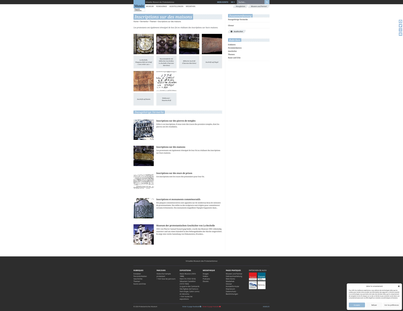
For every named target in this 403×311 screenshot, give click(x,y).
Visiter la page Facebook (191, 307)
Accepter (357, 305)
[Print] (400, 30)
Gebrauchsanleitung (234, 276)
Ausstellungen (176, 6)
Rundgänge (161, 6)
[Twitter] (400, 26)
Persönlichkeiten (235, 48)
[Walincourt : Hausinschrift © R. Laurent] (166, 81)
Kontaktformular (232, 286)
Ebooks (206, 281)
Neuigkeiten (240, 6)
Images (206, 274)
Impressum (230, 289)
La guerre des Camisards (189, 286)
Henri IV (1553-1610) (188, 279)
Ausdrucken (238, 31)
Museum (150, 6)
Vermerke (144, 21)
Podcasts (206, 279)
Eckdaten (232, 44)
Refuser (374, 305)
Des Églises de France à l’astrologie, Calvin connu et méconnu (189, 291)
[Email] (400, 34)
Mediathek (190, 6)
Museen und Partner (259, 6)
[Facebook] (400, 21)
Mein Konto (222, 2)
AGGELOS (266, 307)
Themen (153, 21)
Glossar (231, 25)
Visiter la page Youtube (210, 307)
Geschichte (232, 51)
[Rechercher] (267, 2)
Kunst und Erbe (234, 57)
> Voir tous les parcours (166, 279)
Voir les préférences (391, 305)
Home (135, 21)
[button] (399, 286)
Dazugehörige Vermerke (238, 19)
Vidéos (205, 276)
